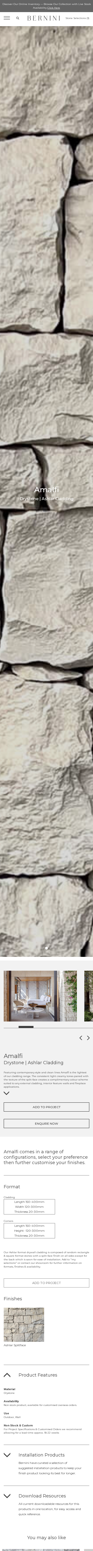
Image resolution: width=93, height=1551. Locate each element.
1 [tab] (46, 948)
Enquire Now (46, 1123)
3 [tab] (40, 1027)
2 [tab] (26, 1027)
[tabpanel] (40, 996)
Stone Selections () (77, 18)
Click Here (53, 7)
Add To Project (47, 1107)
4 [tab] (55, 1027)
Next (46, 1037)
